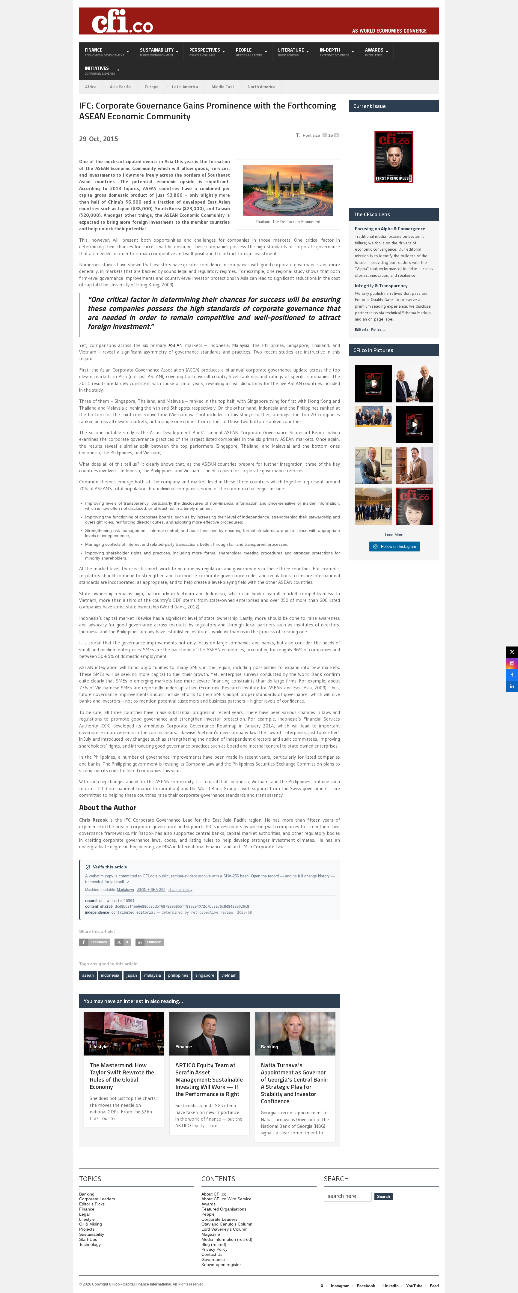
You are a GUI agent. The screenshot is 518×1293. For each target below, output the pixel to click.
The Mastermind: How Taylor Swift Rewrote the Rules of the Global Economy (122, 1075)
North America (261, 86)
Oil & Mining (90, 1224)
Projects (86, 1229)
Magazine (210, 1234)
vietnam (229, 975)
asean (88, 975)
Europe (152, 86)
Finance (183, 1046)
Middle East (223, 86)
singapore (204, 975)
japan (132, 975)
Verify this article (110, 867)
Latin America (185, 86)
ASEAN (175, 345)
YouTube (414, 1286)
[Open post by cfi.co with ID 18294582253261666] (373, 506)
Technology (90, 1244)
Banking (269, 1046)
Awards (208, 1204)
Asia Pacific (120, 86)
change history (180, 889)
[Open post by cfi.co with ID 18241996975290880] (414, 506)
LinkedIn (391, 1286)
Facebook (366, 1286)
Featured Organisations (223, 1209)
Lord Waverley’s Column (224, 1229)
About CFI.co (213, 1194)
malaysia (152, 975)
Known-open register (221, 1264)
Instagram (340, 1286)
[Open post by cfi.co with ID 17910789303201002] (373, 383)
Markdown (125, 889)
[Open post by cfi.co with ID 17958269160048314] (414, 424)
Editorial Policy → (370, 329)
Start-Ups (88, 1239)
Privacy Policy (214, 1249)
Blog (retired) (213, 1244)
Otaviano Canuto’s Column (226, 1224)
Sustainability (91, 1234)
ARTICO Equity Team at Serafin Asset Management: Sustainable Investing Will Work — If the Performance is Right (209, 1079)
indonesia (110, 975)
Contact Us (211, 1254)
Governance (213, 1259)
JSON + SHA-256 (151, 889)
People (208, 1214)
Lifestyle (98, 1046)
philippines (178, 975)
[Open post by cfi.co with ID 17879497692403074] (414, 383)
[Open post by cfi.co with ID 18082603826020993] (414, 465)
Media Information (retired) (226, 1239)
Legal (84, 1214)
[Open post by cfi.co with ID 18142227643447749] (373, 465)
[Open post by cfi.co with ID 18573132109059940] (373, 424)
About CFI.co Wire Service (226, 1198)
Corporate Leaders (97, 1198)
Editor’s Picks (92, 1204)
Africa (91, 86)
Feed (434, 1286)
